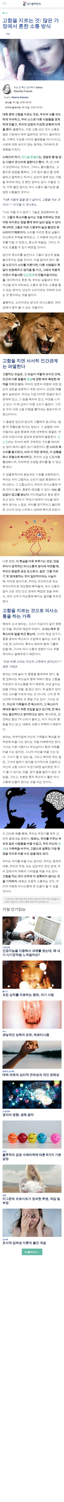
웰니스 (5, 13)
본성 (29, 379)
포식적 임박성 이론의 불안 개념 (24, 1243)
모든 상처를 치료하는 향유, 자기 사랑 (28, 995)
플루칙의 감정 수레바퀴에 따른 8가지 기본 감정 (31, 1157)
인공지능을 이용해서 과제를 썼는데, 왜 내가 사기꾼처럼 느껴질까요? (31, 953)
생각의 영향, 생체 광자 (18, 1115)
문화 (4, 1195)
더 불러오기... (32, 1251)
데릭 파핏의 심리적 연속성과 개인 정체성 (30, 1075)
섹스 (4, 1031)
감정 (4, 1151)
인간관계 (28, 274)
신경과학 (6, 947)
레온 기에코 (10, 666)
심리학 (5, 1239)
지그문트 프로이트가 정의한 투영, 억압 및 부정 (31, 1201)
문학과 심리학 (8, 1071)
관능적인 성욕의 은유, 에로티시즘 (25, 1035)
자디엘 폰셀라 (30, 157)
